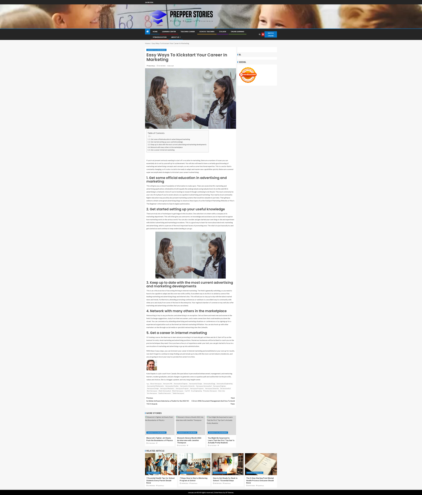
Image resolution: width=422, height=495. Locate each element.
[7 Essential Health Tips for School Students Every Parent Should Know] (161, 464)
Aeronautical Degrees (181, 384)
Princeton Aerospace (210, 391)
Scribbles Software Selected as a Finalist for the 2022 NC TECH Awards (167, 401)
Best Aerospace (152, 391)
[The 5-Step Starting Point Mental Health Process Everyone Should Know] (261, 464)
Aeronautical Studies (172, 386)
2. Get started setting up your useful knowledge (166, 142)
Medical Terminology (254, 472)
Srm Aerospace (152, 393)
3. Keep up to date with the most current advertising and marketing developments (177, 144)
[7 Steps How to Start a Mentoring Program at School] (194, 464)
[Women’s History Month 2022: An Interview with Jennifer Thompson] (190, 425)
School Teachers (206, 31)
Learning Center (169, 31)
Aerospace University (212, 388)
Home (155, 31)
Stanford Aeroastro (164, 393)
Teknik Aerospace (178, 393)
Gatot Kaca (151, 66)
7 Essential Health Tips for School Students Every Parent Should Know (160, 480)
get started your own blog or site (210, 219)
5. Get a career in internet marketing (162, 150)
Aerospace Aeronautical (204, 386)
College (222, 31)
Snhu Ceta (221, 391)
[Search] (259, 34)
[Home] (147, 31)
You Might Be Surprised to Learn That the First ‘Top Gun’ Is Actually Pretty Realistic (221, 440)
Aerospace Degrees (219, 386)
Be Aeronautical (225, 388)
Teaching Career (188, 31)
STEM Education (159, 37)
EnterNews (218, 492)
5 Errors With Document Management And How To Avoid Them (213, 401)
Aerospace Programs (197, 388)
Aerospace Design (153, 388)
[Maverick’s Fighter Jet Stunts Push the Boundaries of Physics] (160, 425)
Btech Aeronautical (165, 391)
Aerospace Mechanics (167, 388)
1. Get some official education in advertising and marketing (169, 139)
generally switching (213, 291)
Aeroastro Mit (167, 384)
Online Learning (237, 31)
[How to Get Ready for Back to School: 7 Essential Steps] (228, 464)
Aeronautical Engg (209, 384)
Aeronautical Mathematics (155, 386)
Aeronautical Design (195, 384)
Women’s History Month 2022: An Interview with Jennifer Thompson (189, 440)
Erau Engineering (196, 391)
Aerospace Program (182, 388)
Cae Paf (187, 391)
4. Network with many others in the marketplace (166, 147)
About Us (175, 37)
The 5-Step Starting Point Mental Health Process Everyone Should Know (260, 480)
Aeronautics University (187, 386)
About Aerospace (156, 384)
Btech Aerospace (177, 391)
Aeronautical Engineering (156, 50)
